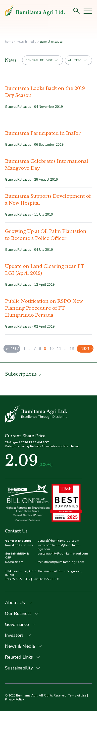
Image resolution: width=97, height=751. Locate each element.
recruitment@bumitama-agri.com (61, 562)
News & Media (26, 42)
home (9, 42)
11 (59, 348)
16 (71, 348)
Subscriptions (21, 374)
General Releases (51, 42)
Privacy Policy (14, 699)
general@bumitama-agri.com (58, 541)
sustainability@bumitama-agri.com (63, 554)
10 (51, 348)
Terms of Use (77, 695)
